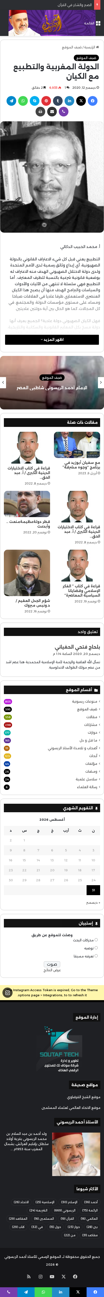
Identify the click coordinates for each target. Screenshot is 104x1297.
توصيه (89, 948)
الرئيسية (90, 47)
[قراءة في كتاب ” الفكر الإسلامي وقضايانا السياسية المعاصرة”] (77, 566)
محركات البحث (83, 940)
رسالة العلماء (87, 787)
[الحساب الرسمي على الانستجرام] (7, 992)
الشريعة (38, 1210)
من (69, 1235)
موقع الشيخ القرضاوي (83, 1097)
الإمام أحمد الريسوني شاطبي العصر (62, 388)
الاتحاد (21, 1202)
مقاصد (90, 1235)
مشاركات (90, 725)
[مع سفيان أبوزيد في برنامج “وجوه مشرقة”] (77, 445)
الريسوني (64, 1210)
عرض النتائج (52, 970)
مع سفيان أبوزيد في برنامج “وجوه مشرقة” (81, 464)
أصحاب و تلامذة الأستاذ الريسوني (72, 748)
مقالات (91, 717)
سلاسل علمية (86, 779)
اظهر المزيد (53, 339)
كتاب (18, 1227)
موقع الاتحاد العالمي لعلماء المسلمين (71, 1108)
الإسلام (69, 1202)
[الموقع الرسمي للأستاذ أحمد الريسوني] (52, 23)
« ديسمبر (93, 902)
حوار (74, 1227)
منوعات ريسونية (84, 701)
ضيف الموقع (72, 47)
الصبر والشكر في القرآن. (74, 5)
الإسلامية (45, 1202)
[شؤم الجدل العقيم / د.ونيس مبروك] (27, 573)
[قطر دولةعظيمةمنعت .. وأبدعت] (27, 504)
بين (92, 1227)
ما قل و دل (88, 740)
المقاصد (18, 1218)
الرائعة (90, 1210)
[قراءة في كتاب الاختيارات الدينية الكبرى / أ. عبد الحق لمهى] (27, 448)
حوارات (92, 732)
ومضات (91, 771)
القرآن (67, 1218)
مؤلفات (91, 764)
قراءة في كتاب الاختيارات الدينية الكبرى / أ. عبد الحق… (28, 473)
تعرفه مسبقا (84, 956)
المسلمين (44, 1218)
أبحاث (93, 756)
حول (55, 1227)
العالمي (89, 1218)
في (37, 1227)
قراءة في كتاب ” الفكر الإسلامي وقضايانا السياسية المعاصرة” (81, 591)
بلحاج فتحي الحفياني (77, 647)
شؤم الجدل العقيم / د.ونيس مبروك (33, 603)
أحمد (91, 1202)
